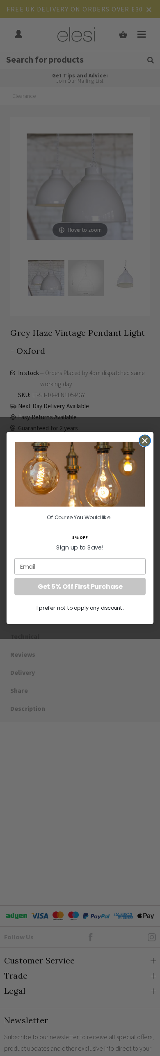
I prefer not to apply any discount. (80, 607)
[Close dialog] (145, 440)
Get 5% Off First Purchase (80, 586)
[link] (80, 474)
